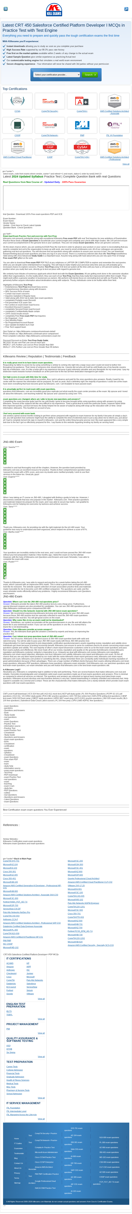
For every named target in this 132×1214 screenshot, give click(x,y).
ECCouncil (11, 987)
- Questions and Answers (14, 710)
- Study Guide (9, 715)
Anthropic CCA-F (10, 919)
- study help (8, 766)
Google (9, 994)
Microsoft (30, 977)
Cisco (8, 977)
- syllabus (7, 753)
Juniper (30, 973)
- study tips (7, 788)
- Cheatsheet (8, 733)
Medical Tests (12, 1083)
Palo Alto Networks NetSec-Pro (16, 912)
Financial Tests (12, 1073)
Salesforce (31, 984)
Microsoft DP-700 (10, 905)
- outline (6, 793)
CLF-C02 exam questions (109, 1167)
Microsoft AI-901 (75, 889)
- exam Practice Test (12, 730)
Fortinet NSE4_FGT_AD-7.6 (15, 902)
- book (6, 713)
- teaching (7, 784)
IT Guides (18, 1143)
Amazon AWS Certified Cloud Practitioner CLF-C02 (90, 882)
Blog (16, 1158)
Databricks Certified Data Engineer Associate (22, 926)
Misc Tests (10, 1087)
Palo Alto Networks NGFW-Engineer (83, 903)
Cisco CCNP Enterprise (44, 1162)
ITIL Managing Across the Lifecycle (21, 1115)
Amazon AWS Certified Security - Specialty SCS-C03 (91, 945)
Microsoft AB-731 (75, 924)
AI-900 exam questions (72, 1157)
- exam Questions (10, 706)
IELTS (9, 1011)
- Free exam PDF (10, 759)
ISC (28, 970)
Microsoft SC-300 (10, 898)
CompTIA (10, 980)
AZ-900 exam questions (108, 1147)
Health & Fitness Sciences (17, 1080)
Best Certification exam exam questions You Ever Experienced (34, 809)
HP (28, 963)
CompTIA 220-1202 (76, 938)
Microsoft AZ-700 (75, 928)
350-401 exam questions (109, 1152)
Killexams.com (97, 663)
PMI (8, 1029)
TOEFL (9, 1015)
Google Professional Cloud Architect (83, 878)
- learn (6, 764)
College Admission (14, 1070)
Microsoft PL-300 (10, 930)
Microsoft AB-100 (10, 882)
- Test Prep (7, 773)
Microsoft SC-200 (75, 861)
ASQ (8, 1046)
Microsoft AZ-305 (10, 875)
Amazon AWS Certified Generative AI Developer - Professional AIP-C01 (32, 887)
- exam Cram (8, 786)
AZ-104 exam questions (72, 1136)
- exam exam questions (13, 739)
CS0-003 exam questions (109, 1162)
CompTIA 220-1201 (76, 907)
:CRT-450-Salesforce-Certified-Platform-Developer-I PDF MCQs (31, 954)
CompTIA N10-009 (11, 933)
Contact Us (18, 1163)
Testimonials (19, 1153)
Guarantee (18, 1148)
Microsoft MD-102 (11, 947)
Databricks (11, 984)
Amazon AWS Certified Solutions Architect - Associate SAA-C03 (30, 895)
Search (88, 74)
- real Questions (10, 795)
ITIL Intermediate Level (16, 1111)
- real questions (10, 717)
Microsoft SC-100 (75, 892)
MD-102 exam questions (109, 1157)
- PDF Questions (10, 790)
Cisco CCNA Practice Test (45, 1157)
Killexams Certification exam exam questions (22, 841)
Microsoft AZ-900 (75, 871)
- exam (6, 719)
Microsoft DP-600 (75, 875)
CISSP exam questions (108, 1177)
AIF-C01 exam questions (73, 1185)
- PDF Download (10, 775)
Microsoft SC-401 (75, 868)
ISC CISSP (8, 944)
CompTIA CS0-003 (11, 916)
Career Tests (12, 1067)
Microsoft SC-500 (75, 910)
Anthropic (10, 970)
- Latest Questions (11, 799)
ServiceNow (32, 987)
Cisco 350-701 (74, 914)
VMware (30, 994)
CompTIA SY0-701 (11, 861)
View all (126, 164)
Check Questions (24, 227)
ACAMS (9, 963)
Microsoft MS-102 (75, 900)
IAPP (29, 967)
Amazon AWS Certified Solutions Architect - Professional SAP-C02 (32, 923)
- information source (11, 726)
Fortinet (9, 990)
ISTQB (9, 1049)
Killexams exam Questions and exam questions (23, 843)
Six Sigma (10, 1052)
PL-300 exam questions (108, 1142)
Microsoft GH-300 (75, 864)
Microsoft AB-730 (75, 935)
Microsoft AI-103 (10, 868)
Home (16, 1139)
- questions (8, 708)
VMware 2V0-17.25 (76, 886)
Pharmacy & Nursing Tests (17, 1090)
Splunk (30, 990)
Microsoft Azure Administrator (46, 1152)
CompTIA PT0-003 (76, 917)
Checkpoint (11, 973)
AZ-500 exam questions (108, 1172)
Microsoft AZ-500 (75, 921)
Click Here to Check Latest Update (26, 225)
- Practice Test (9, 724)
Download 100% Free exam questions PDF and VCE (39, 214)
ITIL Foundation (13, 1108)
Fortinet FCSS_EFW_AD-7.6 (80, 931)
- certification (8, 746)
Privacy (17, 1173)
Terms (16, 1178)
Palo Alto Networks (35, 980)
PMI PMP (7, 940)
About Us (17, 1168)
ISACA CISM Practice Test (45, 1188)
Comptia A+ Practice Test (45, 1147)
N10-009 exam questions (109, 1137)
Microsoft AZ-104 (10, 864)
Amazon (10, 967)
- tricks (6, 741)
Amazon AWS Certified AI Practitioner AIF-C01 (23, 937)
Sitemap (17, 1183)
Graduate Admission (15, 1077)
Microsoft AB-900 (10, 891)
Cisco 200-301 (9, 871)
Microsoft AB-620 (75, 942)
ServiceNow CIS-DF (12, 909)
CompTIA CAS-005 (76, 896)
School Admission (14, 1094)
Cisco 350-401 (9, 878)
